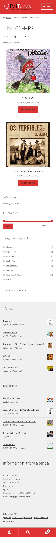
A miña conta (9, 532)
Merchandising (12, 256)
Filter (8, 226)
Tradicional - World (14, 275)
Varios (9, 279)
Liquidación (11, 252)
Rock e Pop (10, 261)
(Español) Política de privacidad (17, 517)
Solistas (9, 270)
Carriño (43, 530)
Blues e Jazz (11, 247)
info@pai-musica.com (19, 496)
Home (8, 17)
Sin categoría (12, 265)
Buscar (28, 532)
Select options (28, 109)
